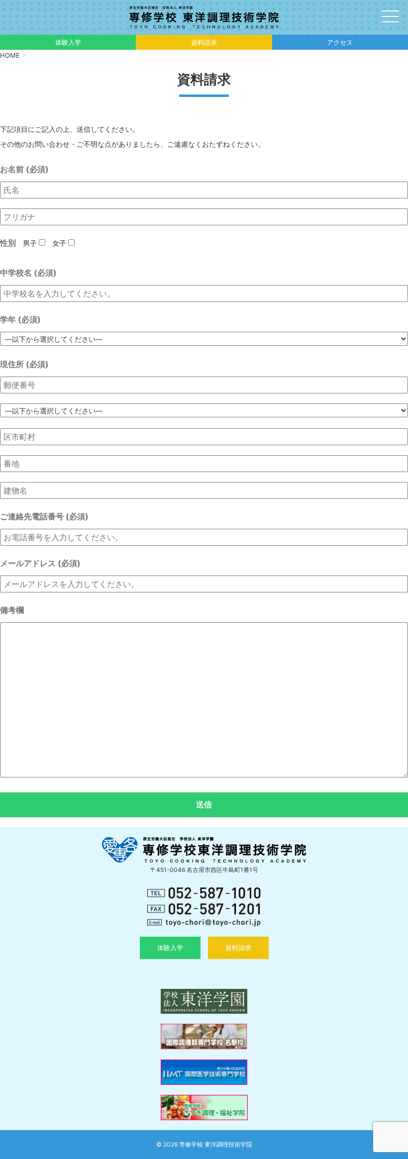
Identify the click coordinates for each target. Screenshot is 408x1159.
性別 (8, 243)
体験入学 (68, 42)
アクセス (340, 42)
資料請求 (204, 42)
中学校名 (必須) (28, 273)
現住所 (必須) (24, 364)
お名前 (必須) (24, 169)
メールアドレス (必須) (40, 563)
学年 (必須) (20, 319)
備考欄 (12, 610)
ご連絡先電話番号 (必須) (44, 516)
